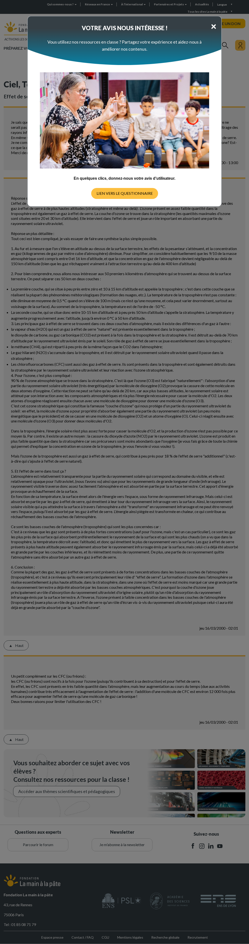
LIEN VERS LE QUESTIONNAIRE (125, 193)
